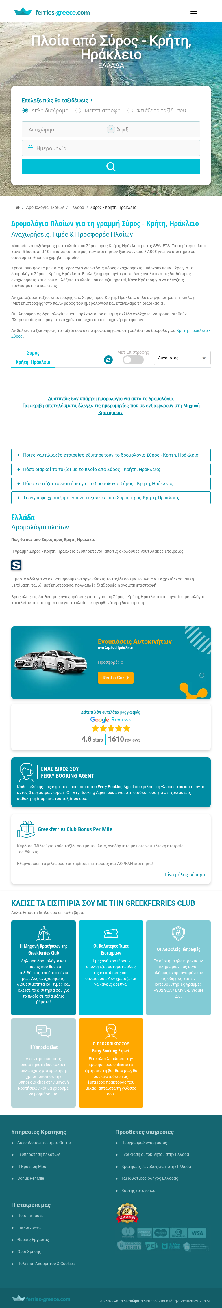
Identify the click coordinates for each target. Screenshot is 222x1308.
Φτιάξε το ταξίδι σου (161, 110)
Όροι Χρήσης (29, 1251)
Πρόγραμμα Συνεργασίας (144, 1142)
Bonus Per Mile (30, 1178)
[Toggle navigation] (194, 11)
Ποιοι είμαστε (30, 1215)
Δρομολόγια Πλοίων (45, 207)
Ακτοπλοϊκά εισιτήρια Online (44, 1142)
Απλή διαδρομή (50, 110)
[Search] (111, 166)
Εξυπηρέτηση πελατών (38, 1154)
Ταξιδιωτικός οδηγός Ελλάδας (149, 1178)
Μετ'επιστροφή (103, 110)
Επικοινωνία (29, 1227)
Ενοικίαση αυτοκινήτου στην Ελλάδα (155, 1154)
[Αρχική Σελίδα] (18, 207)
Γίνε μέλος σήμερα (185, 874)
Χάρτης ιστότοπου (138, 1190)
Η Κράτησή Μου (31, 1166)
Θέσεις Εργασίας (33, 1239)
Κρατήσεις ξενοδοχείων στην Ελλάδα (156, 1166)
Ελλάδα (77, 207)
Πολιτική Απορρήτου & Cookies (46, 1263)
